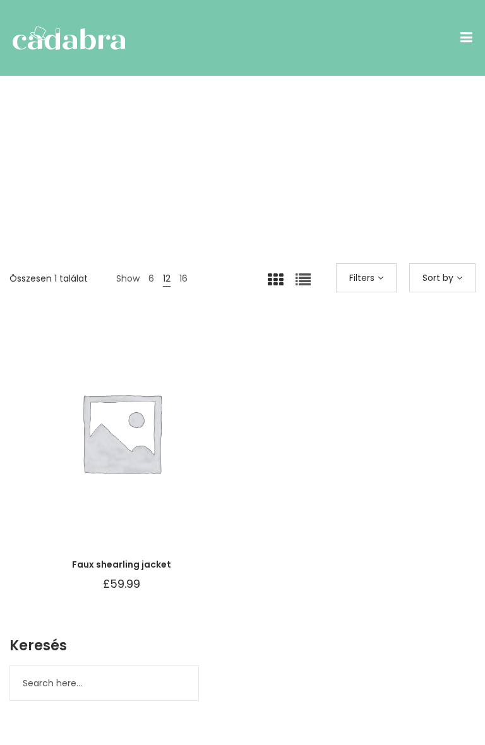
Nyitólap (201, 208)
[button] (152, 445)
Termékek (244, 208)
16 (183, 278)
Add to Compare (121, 445)
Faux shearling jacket (121, 564)
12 (167, 278)
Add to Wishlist (89, 445)
